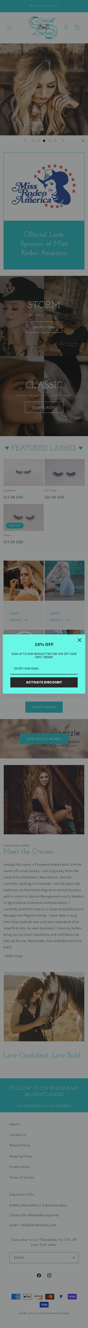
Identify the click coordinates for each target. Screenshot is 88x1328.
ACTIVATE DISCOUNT (44, 682)
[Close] (79, 640)
